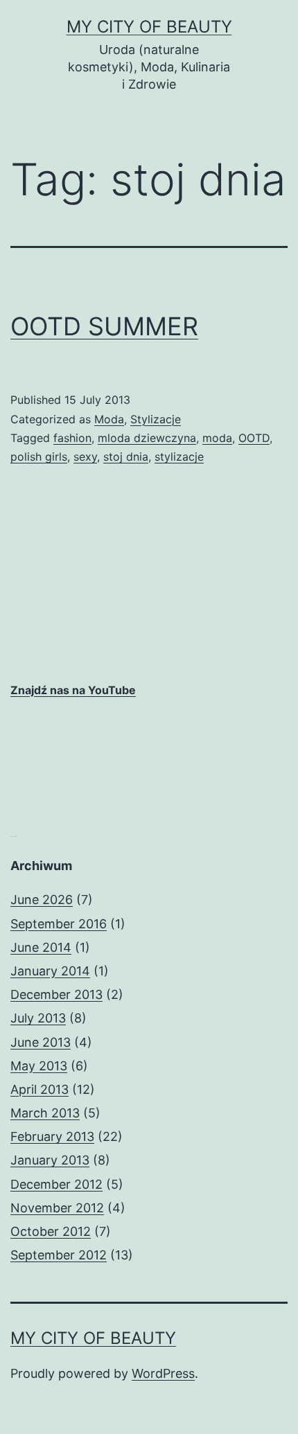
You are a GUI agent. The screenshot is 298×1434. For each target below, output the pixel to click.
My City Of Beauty (149, 27)
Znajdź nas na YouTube (73, 690)
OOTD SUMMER (104, 326)
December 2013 (56, 994)
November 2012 (57, 1208)
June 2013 (40, 1042)
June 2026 (41, 899)
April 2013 (39, 1089)
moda (217, 438)
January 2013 (49, 1160)
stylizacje (179, 456)
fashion (72, 438)
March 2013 (45, 1113)
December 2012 (56, 1184)
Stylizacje (155, 419)
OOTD (254, 438)
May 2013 (38, 1066)
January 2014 (50, 971)
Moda (109, 419)
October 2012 (50, 1231)
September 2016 (58, 924)
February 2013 (52, 1136)
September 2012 (58, 1255)
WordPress (163, 1373)
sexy (85, 456)
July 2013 (38, 1018)
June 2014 (40, 947)
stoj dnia (125, 456)
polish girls (38, 456)
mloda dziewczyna (147, 438)
